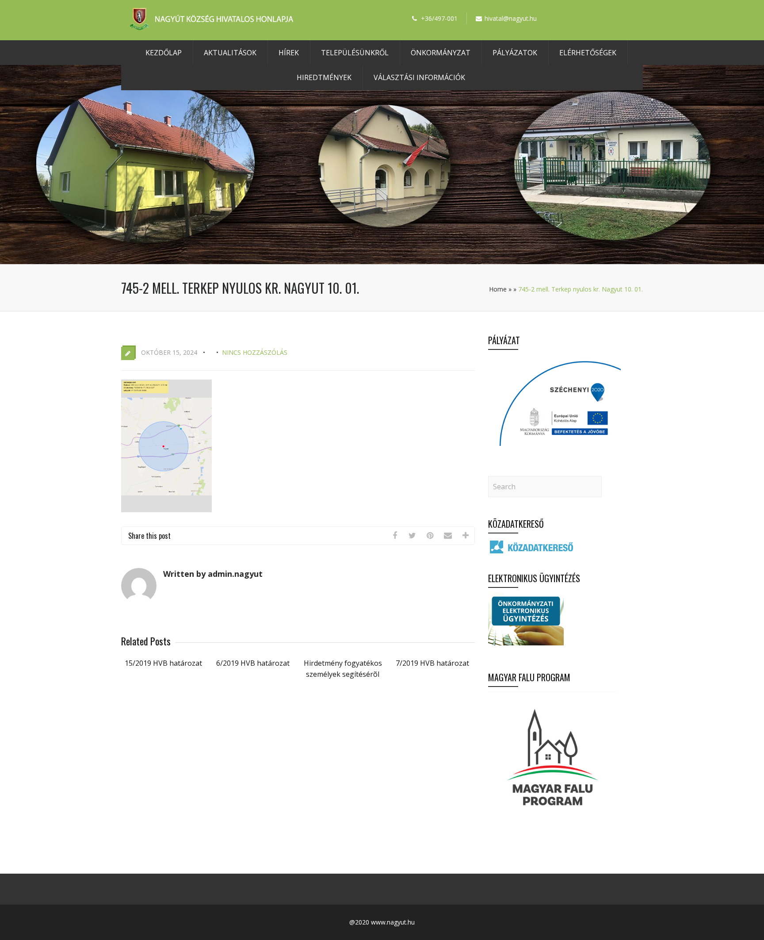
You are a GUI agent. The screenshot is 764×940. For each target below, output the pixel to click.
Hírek (289, 53)
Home (498, 289)
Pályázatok (515, 53)
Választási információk (419, 77)
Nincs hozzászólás (254, 352)
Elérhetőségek (587, 53)
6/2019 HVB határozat (253, 663)
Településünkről (355, 53)
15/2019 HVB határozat (163, 663)
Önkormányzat (440, 53)
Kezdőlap (163, 53)
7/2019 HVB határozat (432, 663)
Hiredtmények (324, 77)
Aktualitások (230, 53)
